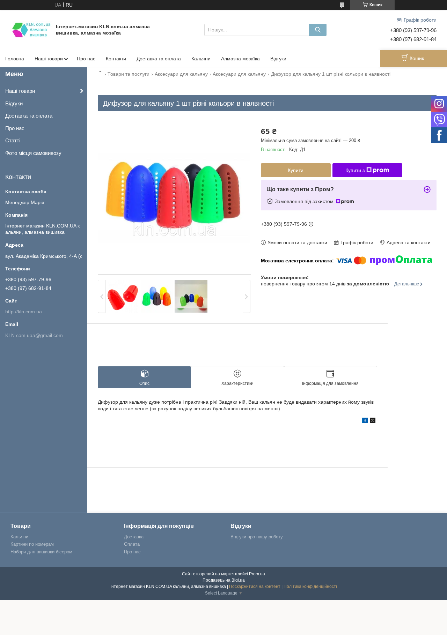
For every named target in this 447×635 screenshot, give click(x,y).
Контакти (116, 58)
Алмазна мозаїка (240, 58)
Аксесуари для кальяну (181, 74)
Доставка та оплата (159, 58)
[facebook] (365, 421)
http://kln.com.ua (23, 311)
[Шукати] (318, 30)
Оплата (132, 544)
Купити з (355, 170)
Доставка (134, 536)
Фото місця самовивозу (33, 153)
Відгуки (278, 58)
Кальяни (201, 58)
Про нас (86, 58)
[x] (372, 421)
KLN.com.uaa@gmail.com (34, 335)
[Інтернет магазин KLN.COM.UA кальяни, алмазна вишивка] (31, 29)
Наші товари (49, 58)
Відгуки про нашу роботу (256, 536)
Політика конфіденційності (310, 586)
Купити (295, 170)
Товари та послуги (128, 74)
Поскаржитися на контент (254, 586)
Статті (12, 140)
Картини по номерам (32, 544)
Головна (14, 58)
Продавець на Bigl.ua (224, 580)
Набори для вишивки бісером (41, 551)
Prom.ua (257, 574)
